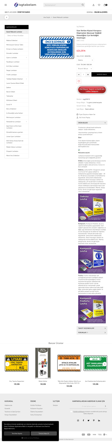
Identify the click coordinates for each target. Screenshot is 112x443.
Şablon (8, 87)
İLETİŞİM (56, 401)
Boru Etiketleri (11, 109)
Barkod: (79, 99)
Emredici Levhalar (12, 53)
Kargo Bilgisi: (81, 102)
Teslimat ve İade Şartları (12, 412)
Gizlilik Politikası (35, 405)
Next (104, 364)
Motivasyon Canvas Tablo (14, 45)
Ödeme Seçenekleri (36, 412)
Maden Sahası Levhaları (14, 147)
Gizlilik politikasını (79, 411)
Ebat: (84, 64)
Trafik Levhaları (11, 75)
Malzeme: (83, 56)
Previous (7, 364)
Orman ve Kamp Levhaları (14, 49)
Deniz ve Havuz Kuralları (15, 35)
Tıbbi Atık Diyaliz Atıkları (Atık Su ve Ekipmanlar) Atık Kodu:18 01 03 (69, 382)
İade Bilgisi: (80, 109)
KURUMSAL (9, 401)
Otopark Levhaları (12, 151)
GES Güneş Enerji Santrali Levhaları (14, 142)
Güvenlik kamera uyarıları (14, 132)
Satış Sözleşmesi (36, 415)
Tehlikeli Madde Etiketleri (14, 79)
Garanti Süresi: (81, 106)
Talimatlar (9, 96)
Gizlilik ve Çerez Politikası (31, 438)
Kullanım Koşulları (36, 408)
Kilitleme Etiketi (11, 100)
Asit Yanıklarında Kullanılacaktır (95, 381)
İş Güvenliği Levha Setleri (14, 113)
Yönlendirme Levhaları (13, 122)
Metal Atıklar (43, 381)
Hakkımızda (8, 405)
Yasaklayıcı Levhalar (13, 62)
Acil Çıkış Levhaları (12, 66)
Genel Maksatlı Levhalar (14, 32)
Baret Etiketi (10, 92)
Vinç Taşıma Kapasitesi (16, 381)
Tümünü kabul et (44, 433)
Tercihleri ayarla (17, 433)
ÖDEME (33, 401)
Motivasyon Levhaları (13, 117)
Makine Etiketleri (12, 40)
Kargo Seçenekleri (11, 415)
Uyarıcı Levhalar (11, 57)
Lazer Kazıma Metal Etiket (15, 83)
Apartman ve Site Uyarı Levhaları (14, 127)
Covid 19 (9, 104)
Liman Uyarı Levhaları (13, 136)
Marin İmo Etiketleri (12, 155)
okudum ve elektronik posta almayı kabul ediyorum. (90, 412)
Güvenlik (7, 408)
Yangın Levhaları (11, 70)
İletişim (55, 405)
